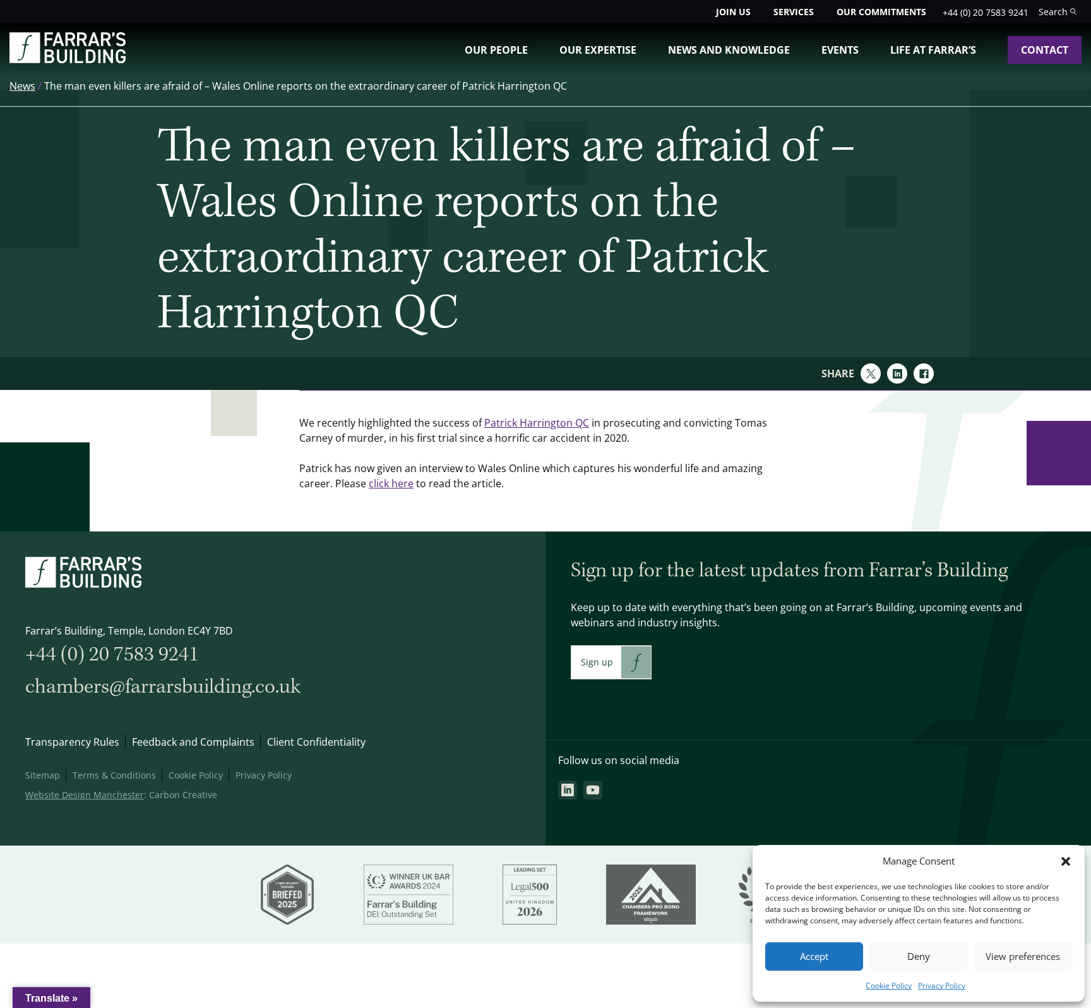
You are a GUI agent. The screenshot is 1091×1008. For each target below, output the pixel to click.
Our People (496, 50)
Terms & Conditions (114, 775)
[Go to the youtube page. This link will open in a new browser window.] (592, 789)
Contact (1044, 50)
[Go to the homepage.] (67, 59)
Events (840, 50)
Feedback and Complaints (193, 742)
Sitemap (42, 775)
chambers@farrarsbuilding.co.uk (163, 687)
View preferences (1023, 956)
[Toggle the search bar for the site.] (1058, 11)
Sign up (597, 662)
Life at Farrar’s (933, 50)
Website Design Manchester (84, 795)
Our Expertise (597, 50)
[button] (1065, 861)
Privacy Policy (941, 985)
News (22, 86)
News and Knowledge (729, 50)
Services (793, 11)
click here (391, 483)
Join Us (733, 11)
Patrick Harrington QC (536, 423)
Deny (918, 956)
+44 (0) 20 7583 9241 (985, 12)
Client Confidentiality (316, 742)
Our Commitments (881, 11)
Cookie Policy (889, 985)
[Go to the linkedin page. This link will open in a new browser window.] (567, 789)
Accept (814, 956)
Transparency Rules (72, 742)
